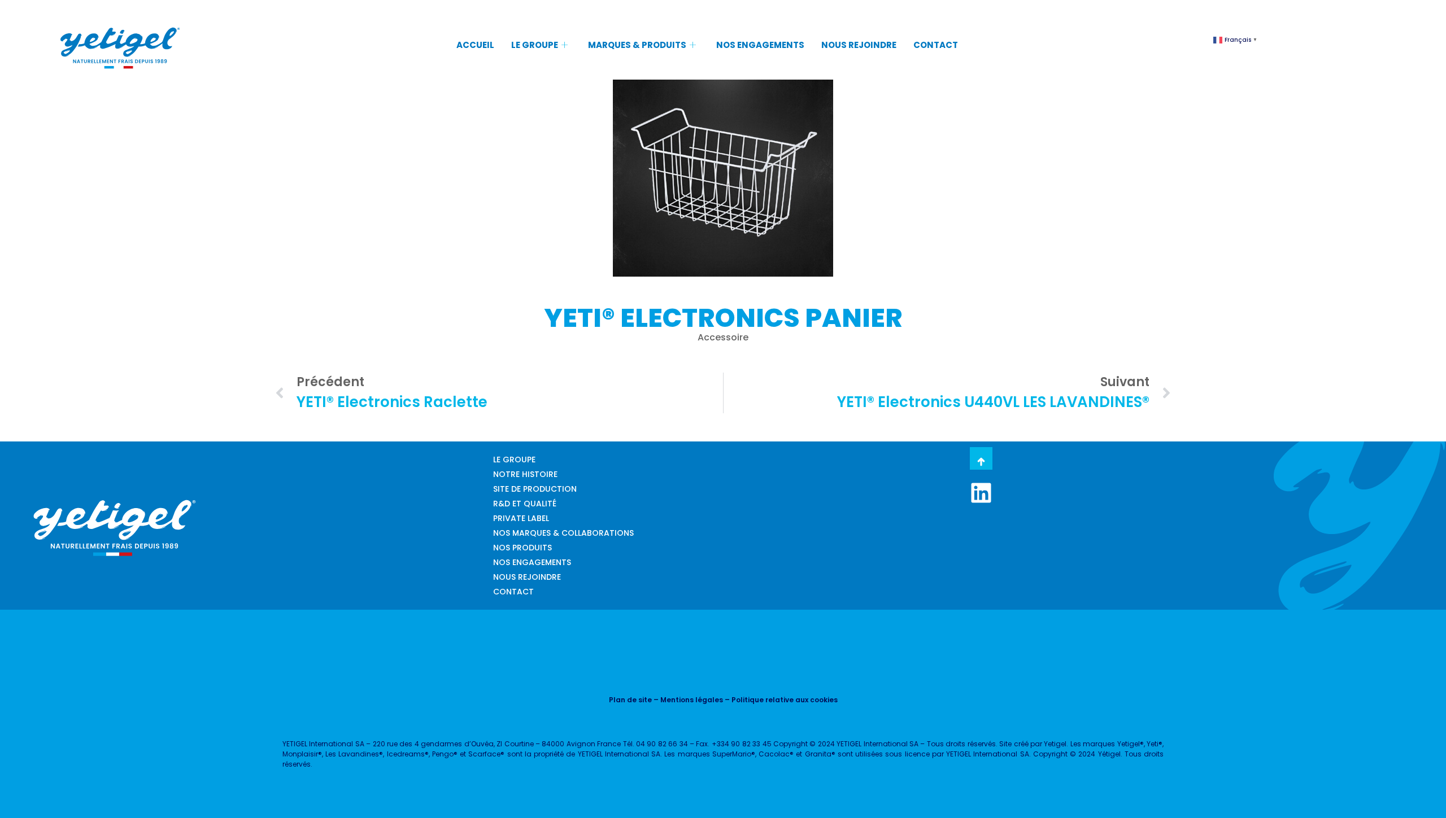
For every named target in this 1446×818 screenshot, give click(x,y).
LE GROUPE (534, 45)
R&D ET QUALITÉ (524, 503)
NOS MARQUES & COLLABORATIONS (563, 533)
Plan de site (630, 700)
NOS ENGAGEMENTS (760, 45)
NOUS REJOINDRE (858, 45)
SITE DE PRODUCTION (535, 489)
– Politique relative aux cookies (780, 700)
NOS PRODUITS (522, 547)
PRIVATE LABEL (521, 518)
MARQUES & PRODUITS (637, 45)
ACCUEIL (475, 45)
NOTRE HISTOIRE (525, 474)
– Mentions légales (687, 700)
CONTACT (935, 45)
